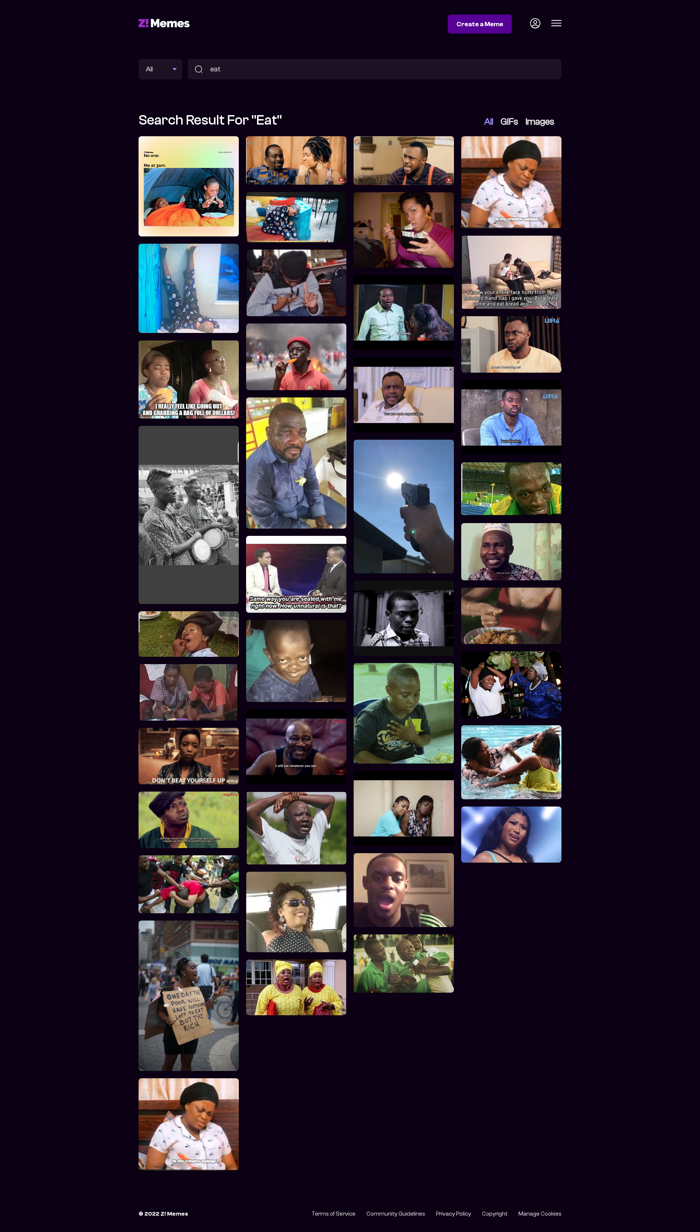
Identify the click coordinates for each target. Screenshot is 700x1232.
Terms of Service (333, 1214)
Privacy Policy (453, 1214)
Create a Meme (479, 24)
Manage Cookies (539, 1214)
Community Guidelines (395, 1214)
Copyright (495, 1214)
